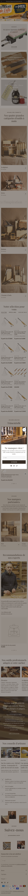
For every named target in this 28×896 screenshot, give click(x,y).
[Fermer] (24, 429)
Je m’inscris (14, 462)
